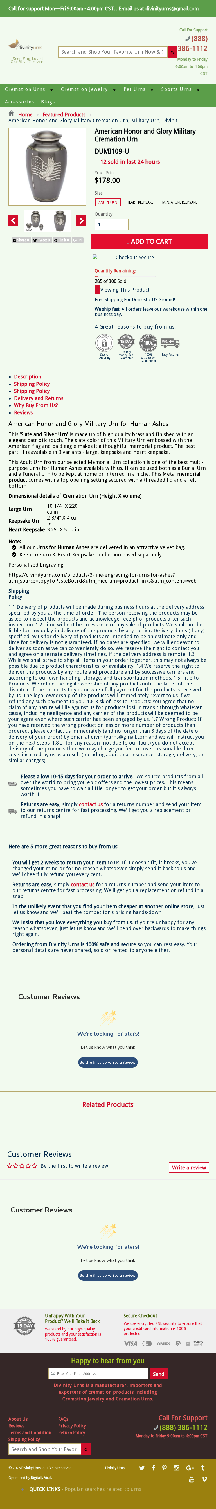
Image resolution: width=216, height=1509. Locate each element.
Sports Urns (176, 89)
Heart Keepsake (140, 202)
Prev (13, 220)
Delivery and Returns (38, 398)
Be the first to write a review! (108, 1062)
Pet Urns (135, 89)
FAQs (63, 1419)
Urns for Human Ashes (63, 547)
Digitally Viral (41, 1478)
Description (27, 377)
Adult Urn (107, 202)
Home (25, 115)
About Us (18, 1419)
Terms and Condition (29, 1432)
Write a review (189, 1167)
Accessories (19, 102)
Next (81, 220)
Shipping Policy (32, 384)
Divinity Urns (31, 1468)
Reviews (23, 413)
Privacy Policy (72, 1426)
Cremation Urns (25, 89)
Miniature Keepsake (179, 202)
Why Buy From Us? (36, 405)
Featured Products (64, 115)
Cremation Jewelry (84, 89)
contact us (82, 884)
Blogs (48, 102)
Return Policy (71, 1432)
